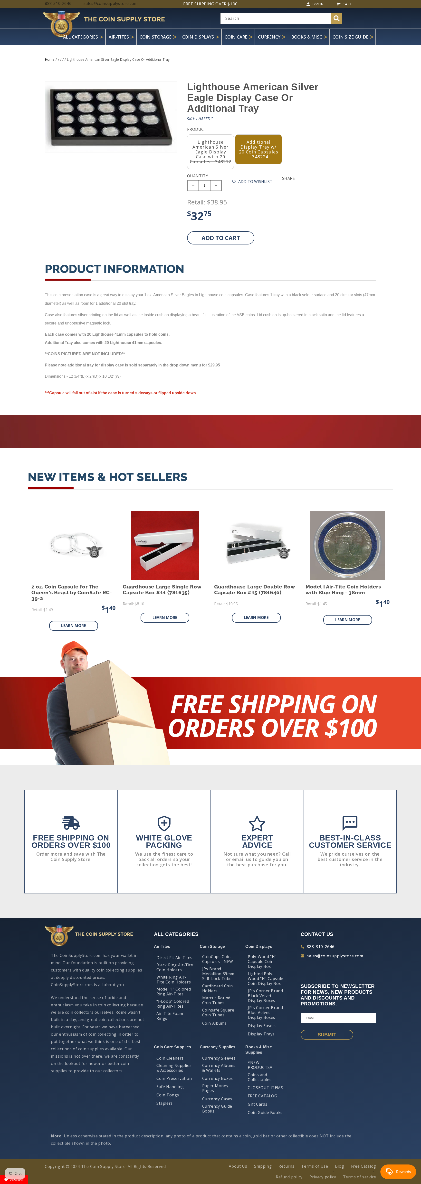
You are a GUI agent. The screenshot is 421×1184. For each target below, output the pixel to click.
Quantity (197, 176)
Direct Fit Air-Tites (174, 957)
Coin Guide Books (265, 1112)
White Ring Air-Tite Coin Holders (173, 979)
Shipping (263, 1166)
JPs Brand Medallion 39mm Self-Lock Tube (218, 973)
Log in (318, 4)
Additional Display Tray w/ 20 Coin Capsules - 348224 (258, 149)
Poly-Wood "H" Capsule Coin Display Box (262, 961)
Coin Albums (214, 1023)
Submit (327, 1034)
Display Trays (261, 1034)
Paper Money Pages (215, 1088)
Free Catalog (363, 1166)
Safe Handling (170, 1086)
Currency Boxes (217, 1078)
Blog (339, 1166)
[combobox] (281, 18)
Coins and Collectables (259, 1077)
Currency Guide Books (217, 1108)
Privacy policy (322, 1177)
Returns (286, 1166)
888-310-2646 (321, 946)
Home (50, 59)
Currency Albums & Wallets (219, 1068)
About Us (238, 1166)
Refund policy (289, 1177)
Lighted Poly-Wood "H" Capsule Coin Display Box (265, 978)
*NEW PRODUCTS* (260, 1065)
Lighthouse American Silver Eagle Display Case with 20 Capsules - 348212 (212, 154)
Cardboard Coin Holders (217, 988)
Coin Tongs (167, 1095)
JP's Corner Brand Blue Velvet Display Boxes (265, 1012)
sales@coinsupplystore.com (335, 956)
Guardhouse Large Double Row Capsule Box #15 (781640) (254, 590)
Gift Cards (257, 1104)
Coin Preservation (174, 1078)
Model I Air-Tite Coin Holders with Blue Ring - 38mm (343, 590)
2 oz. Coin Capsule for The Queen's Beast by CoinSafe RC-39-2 (71, 592)
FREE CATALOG (262, 1095)
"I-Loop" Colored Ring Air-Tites (172, 1004)
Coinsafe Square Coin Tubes (218, 1012)
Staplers (164, 1103)
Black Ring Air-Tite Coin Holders (174, 967)
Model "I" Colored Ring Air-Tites (173, 991)
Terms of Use (314, 1166)
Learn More (73, 625)
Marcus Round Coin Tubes (216, 1000)
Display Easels (262, 1025)
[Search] (336, 18)
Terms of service (359, 1177)
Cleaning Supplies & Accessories (173, 1068)
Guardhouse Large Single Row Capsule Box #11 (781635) (162, 590)
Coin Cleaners (170, 1058)
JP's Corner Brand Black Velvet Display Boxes (265, 995)
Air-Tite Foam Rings (169, 1016)
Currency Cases (217, 1098)
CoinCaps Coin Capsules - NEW (217, 959)
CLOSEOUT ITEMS (265, 1087)
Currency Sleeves (219, 1058)
